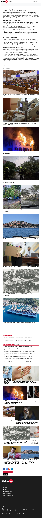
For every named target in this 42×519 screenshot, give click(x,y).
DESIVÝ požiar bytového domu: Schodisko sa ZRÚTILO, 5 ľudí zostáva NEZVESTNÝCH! (18, 346)
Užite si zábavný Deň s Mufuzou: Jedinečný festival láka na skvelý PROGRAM (16, 338)
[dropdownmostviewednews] (21, 342)
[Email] (9, 469)
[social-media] (3, 506)
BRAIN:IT (24, 513)
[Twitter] (7, 469)
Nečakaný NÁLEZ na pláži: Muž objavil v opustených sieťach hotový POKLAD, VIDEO (17, 361)
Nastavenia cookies (7, 493)
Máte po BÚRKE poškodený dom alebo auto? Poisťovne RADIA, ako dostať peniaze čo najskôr (19, 351)
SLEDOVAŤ (5, 474)
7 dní (14, 344)
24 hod (17, 344)
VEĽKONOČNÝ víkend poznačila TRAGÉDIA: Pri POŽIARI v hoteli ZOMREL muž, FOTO (17, 340)
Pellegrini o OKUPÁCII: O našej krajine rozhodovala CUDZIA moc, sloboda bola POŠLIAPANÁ (19, 358)
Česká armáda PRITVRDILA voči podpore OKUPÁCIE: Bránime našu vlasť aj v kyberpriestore (19, 354)
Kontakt (5, 487)
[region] (11, 2)
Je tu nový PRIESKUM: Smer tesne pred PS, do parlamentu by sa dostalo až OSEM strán (18, 356)
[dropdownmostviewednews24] (21, 364)
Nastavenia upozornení (8, 495)
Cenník (5, 489)
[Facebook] (4, 469)
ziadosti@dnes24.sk (35, 504)
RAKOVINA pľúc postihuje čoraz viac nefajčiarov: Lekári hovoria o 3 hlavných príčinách (18, 348)
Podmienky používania (8, 491)
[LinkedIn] (12, 469)
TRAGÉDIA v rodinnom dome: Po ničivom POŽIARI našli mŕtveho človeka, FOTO (18, 337)
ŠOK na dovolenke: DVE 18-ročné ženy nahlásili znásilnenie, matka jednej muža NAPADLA (18, 349)
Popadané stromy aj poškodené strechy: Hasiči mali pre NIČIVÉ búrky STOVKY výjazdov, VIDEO (19, 353)
